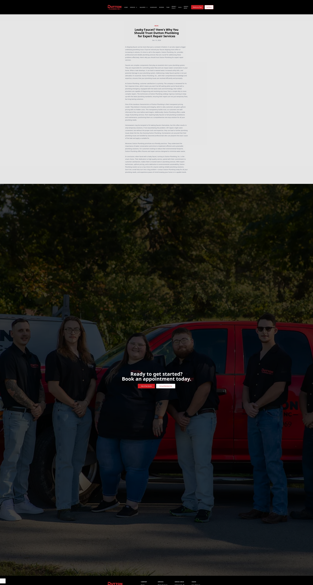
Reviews (161, 7)
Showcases (153, 7)
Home (126, 7)
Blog (179, 7)
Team (167, 7)
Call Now (209, 7)
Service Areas (186, 7)
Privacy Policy (174, 7)
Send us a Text (197, 7)
